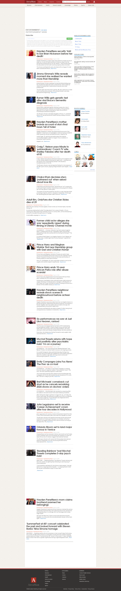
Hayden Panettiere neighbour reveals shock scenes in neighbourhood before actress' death (53, 293)
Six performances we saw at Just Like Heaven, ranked (54, 320)
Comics (64, 575)
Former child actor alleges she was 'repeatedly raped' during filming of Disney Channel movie (54, 223)
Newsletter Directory (84, 581)
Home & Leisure (57, 5)
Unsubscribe (84, 589)
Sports (83, 5)
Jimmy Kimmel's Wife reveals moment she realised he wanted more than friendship (54, 76)
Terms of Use (78, 589)
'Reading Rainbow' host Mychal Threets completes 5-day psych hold (54, 453)
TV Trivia (77, 47)
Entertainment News (48, 59)
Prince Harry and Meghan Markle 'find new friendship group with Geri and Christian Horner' (54, 247)
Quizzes (64, 579)
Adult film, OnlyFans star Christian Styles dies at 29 (47, 201)
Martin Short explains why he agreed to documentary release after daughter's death (84, 75)
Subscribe (69, 38)
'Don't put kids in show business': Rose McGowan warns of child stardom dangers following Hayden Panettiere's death (84, 68)
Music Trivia (78, 44)
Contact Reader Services (85, 573)
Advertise (65, 589)
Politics (76, 5)
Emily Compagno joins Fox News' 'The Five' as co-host (54, 363)
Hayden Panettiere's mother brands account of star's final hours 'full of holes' (52, 124)
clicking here (58, 46)
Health (47, 5)
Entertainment (38, 5)
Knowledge (68, 5)
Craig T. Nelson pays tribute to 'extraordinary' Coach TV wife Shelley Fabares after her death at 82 (53, 150)
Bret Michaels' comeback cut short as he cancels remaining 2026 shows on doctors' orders (53, 384)
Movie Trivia (78, 41)
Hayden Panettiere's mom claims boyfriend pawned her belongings (54, 502)
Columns (64, 577)
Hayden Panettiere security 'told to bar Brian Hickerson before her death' (54, 53)
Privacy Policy (71, 589)
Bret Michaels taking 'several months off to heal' (84, 62)
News (63, 573)
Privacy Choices (91, 589)
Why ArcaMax (82, 577)
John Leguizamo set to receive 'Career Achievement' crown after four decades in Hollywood (54, 406)
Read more (53, 68)
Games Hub (91, 5)
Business (29, 5)
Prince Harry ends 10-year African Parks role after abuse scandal (52, 269)
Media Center (82, 579)
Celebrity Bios (78, 38)
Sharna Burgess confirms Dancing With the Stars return (84, 57)
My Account (82, 575)
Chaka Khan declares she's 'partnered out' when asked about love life (51, 179)
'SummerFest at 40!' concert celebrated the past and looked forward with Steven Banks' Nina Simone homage (48, 526)
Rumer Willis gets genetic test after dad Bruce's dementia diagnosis (52, 100)
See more (92, 169)
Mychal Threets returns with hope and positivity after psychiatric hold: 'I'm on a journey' (54, 341)
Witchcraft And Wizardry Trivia (83, 50)
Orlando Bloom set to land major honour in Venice (54, 428)
